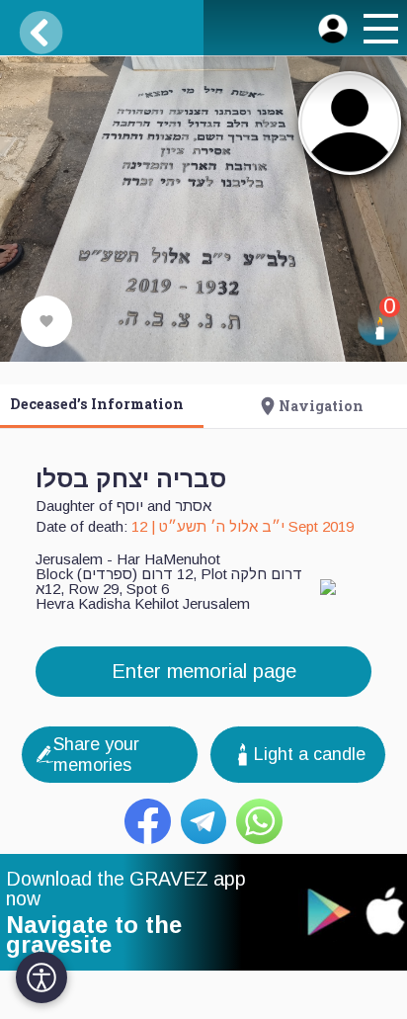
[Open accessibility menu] (41, 977)
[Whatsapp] (259, 822)
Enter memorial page (204, 671)
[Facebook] (147, 822)
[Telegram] (204, 822)
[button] (378, 31)
